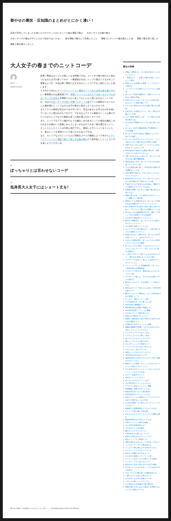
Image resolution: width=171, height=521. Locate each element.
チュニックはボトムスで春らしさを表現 (141, 459)
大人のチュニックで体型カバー (137, 344)
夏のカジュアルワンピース (135, 431)
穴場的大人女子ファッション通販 (138, 324)
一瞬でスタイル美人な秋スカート (138, 476)
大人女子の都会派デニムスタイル (138, 218)
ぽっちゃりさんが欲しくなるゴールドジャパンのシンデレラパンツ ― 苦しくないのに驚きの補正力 (142, 249)
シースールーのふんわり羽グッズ (138, 347)
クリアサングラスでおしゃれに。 (138, 333)
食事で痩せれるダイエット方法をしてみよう (142, 442)
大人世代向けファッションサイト (138, 383)
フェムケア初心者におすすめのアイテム (141, 448)
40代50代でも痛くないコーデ (137, 433)
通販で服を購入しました (22, 44)
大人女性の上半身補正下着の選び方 (139, 484)
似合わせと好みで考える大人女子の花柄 (141, 464)
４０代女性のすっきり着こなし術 (138, 302)
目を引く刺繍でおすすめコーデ (137, 453)
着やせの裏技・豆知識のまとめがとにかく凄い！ (52, 20)
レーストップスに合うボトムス (137, 462)
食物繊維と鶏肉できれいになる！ (138, 389)
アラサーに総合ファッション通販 (138, 386)
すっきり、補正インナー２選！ (137, 299)
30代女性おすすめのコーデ (136, 355)
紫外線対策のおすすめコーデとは (138, 419)
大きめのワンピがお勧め (134, 428)
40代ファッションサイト (135, 377)
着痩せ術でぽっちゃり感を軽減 (137, 391)
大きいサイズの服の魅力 (98, 32)
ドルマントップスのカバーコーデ (138, 450)
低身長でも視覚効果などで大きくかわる (141, 408)
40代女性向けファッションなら (137, 394)
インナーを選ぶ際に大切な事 (136, 411)
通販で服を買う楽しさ (147, 38)
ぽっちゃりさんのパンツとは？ (137, 380)
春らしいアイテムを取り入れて (137, 341)
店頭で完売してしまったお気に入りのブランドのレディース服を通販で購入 (46, 32)
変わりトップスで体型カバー (136, 439)
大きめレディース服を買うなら (137, 313)
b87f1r (12, 83)
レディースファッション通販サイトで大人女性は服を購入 (83, 90)
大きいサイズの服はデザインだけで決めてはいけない (36, 38)
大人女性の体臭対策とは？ (135, 425)
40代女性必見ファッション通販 (137, 310)
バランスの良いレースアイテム (137, 481)
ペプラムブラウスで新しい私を (137, 335)
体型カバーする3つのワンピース (138, 352)
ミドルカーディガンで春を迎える (138, 445)
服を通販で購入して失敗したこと (81, 38)
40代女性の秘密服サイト (135, 305)
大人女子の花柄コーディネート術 (138, 456)
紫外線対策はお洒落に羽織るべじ (138, 307)
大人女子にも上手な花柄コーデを (138, 478)
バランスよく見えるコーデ (135, 349)
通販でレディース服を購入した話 (117, 38)
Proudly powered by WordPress (65, 508)
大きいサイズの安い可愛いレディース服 (70, 102)
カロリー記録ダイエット (134, 375)
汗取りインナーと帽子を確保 (136, 422)
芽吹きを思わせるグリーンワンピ (138, 436)
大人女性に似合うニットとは (136, 226)
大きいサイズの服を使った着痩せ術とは (141, 473)
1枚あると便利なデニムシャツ (137, 316)
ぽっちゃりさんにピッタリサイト (138, 338)
